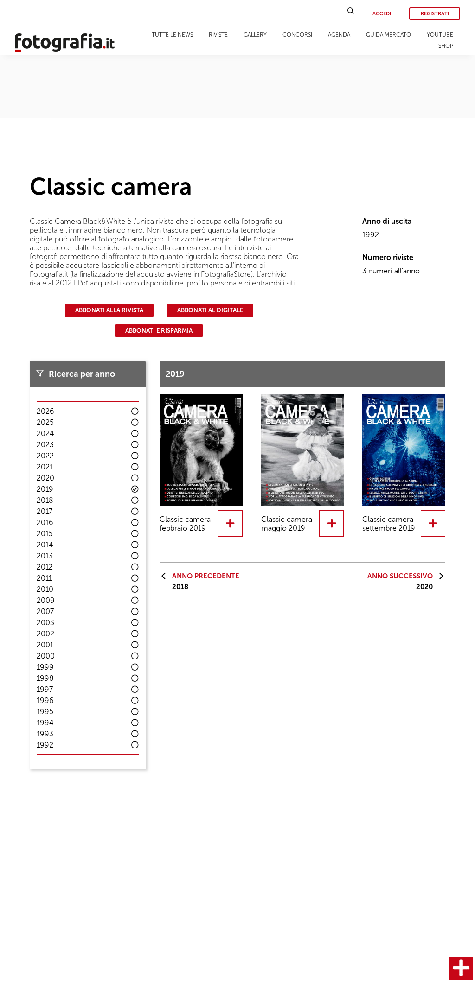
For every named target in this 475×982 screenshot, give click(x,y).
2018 (45, 500)
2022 (45, 455)
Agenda (339, 35)
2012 (45, 567)
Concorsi (297, 35)
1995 (45, 711)
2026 (45, 411)
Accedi (381, 14)
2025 (45, 422)
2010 (45, 589)
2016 (45, 522)
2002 (45, 633)
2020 (45, 478)
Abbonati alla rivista (109, 310)
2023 (45, 444)
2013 (45, 555)
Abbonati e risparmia (159, 330)
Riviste (218, 35)
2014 (45, 544)
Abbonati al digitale (210, 310)
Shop (445, 46)
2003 (45, 622)
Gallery (255, 35)
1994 (45, 722)
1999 (45, 667)
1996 (45, 700)
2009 (46, 600)
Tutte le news (172, 35)
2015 (45, 533)
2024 (45, 433)
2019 (45, 489)
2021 (45, 466)
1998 (45, 678)
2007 (45, 611)
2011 (44, 578)
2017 (44, 511)
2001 (45, 644)
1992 (45, 745)
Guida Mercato (388, 35)
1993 (45, 733)
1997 (45, 689)
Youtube (440, 35)
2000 (46, 656)
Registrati (435, 14)
